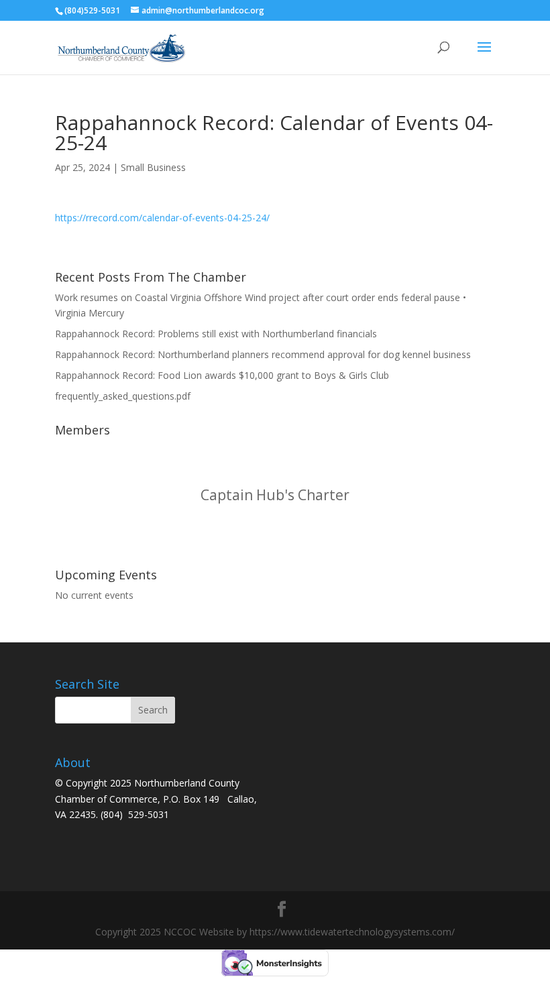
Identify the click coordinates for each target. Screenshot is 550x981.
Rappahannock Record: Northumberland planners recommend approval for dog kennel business (263, 354)
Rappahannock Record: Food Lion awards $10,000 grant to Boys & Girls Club (222, 375)
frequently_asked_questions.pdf (122, 396)
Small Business (153, 167)
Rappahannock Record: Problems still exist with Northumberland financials (216, 333)
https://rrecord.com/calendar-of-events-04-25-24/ (162, 217)
